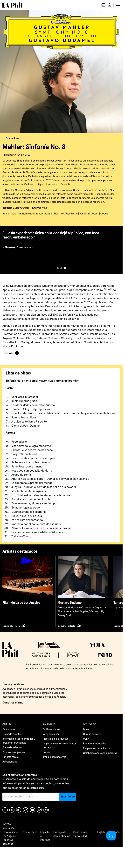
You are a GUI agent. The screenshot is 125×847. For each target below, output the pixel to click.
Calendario (8, 729)
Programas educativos (95, 743)
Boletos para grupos (13, 752)
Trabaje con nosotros (54, 757)
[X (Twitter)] (11, 810)
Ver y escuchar (51, 734)
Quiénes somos (51, 729)
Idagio (48, 213)
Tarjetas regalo (10, 757)
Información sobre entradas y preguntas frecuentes (18, 741)
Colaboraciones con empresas (100, 753)
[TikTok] (25, 810)
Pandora (84, 213)
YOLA (86, 739)
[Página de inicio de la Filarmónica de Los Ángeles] (12, 5)
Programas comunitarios (96, 748)
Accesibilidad (9, 762)
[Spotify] (39, 810)
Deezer (95, 213)
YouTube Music (69, 213)
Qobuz (104, 213)
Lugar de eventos (11, 734)
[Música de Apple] (46, 810)
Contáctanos (30, 832)
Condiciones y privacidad (80, 834)
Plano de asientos (12, 747)
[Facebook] (5, 810)
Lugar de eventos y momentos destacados (59, 745)
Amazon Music (26, 213)
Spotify (39, 213)
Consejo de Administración (61, 834)
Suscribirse (68, 796)
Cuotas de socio (92, 734)
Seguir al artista (11, 626)
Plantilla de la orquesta (55, 739)
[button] (117, 5)
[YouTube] (32, 810)
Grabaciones (13, 138)
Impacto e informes (45, 836)
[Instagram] (18, 810)
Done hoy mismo (12, 702)
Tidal (56, 213)
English (101, 832)
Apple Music (9, 213)
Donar (86, 729)
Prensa (46, 752)
